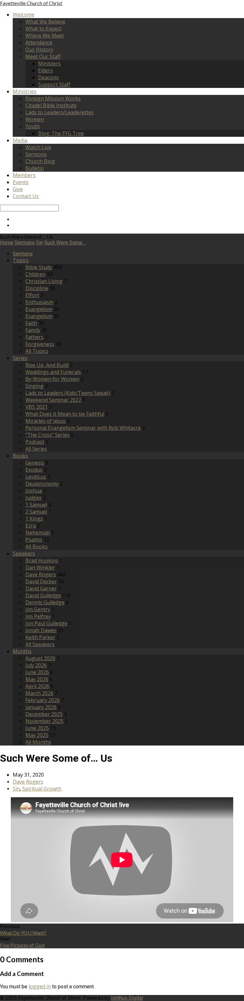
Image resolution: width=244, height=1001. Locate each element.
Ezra (30, 525)
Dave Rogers (40, 574)
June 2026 (37, 672)
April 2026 (37, 686)
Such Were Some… (64, 243)
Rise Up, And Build (47, 364)
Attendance (38, 42)
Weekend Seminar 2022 (53, 399)
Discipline (36, 288)
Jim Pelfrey (38, 616)
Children (35, 274)
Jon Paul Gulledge (46, 623)
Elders (45, 70)
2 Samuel (36, 511)
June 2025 (37, 728)
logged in (40, 986)
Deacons (48, 77)
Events (21, 182)
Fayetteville (31, 3)
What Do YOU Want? (23, 933)
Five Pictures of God (22, 945)
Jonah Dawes (41, 630)
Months (22, 651)
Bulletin (34, 168)
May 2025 (36, 735)
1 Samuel (36, 504)
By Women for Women (52, 378)
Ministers (49, 63)
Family (32, 330)
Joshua (33, 490)
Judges (33, 497)
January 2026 (41, 707)
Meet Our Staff (43, 56)
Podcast (34, 441)
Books (20, 455)
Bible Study (38, 267)
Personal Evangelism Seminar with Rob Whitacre (83, 427)
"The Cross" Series (47, 434)
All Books (36, 546)
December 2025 (44, 714)
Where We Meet (44, 35)
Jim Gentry (37, 609)
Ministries (25, 91)
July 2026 (36, 665)
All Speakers (40, 644)
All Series (36, 448)
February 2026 (42, 700)
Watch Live (38, 147)
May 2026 (36, 679)
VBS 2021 (36, 406)
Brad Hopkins (41, 560)
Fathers (34, 337)
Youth (32, 126)
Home (6, 243)
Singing (34, 385)
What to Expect (43, 28)
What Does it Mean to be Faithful (64, 413)
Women (34, 119)
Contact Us (26, 196)
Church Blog (40, 161)
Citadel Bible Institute (51, 105)
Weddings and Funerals (53, 371)
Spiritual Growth (41, 788)
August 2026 (40, 658)
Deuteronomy (42, 483)
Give (18, 189)
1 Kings (34, 518)
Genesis (34, 462)
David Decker (41, 581)
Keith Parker (40, 637)
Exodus (34, 469)
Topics (21, 260)
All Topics (36, 351)
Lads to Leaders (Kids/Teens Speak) (67, 392)
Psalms (33, 539)
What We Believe (45, 21)
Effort (32, 295)
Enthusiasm (39, 302)
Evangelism (38, 309)
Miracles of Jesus (45, 420)
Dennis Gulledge (44, 602)
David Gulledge (43, 595)
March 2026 (39, 693)
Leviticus (35, 476)
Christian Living (44, 281)
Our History (39, 49)
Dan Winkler (40, 567)
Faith (31, 323)
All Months (38, 742)
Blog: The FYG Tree (61, 133)
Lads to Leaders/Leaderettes (59, 112)
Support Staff (54, 84)
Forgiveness (39, 344)
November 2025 (44, 721)
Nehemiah (37, 532)
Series (20, 358)
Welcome (23, 14)
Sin (39, 243)
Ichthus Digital (127, 998)
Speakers (24, 553)
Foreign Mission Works (53, 98)
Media (20, 140)
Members (24, 175)
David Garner (41, 588)
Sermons (36, 154)
